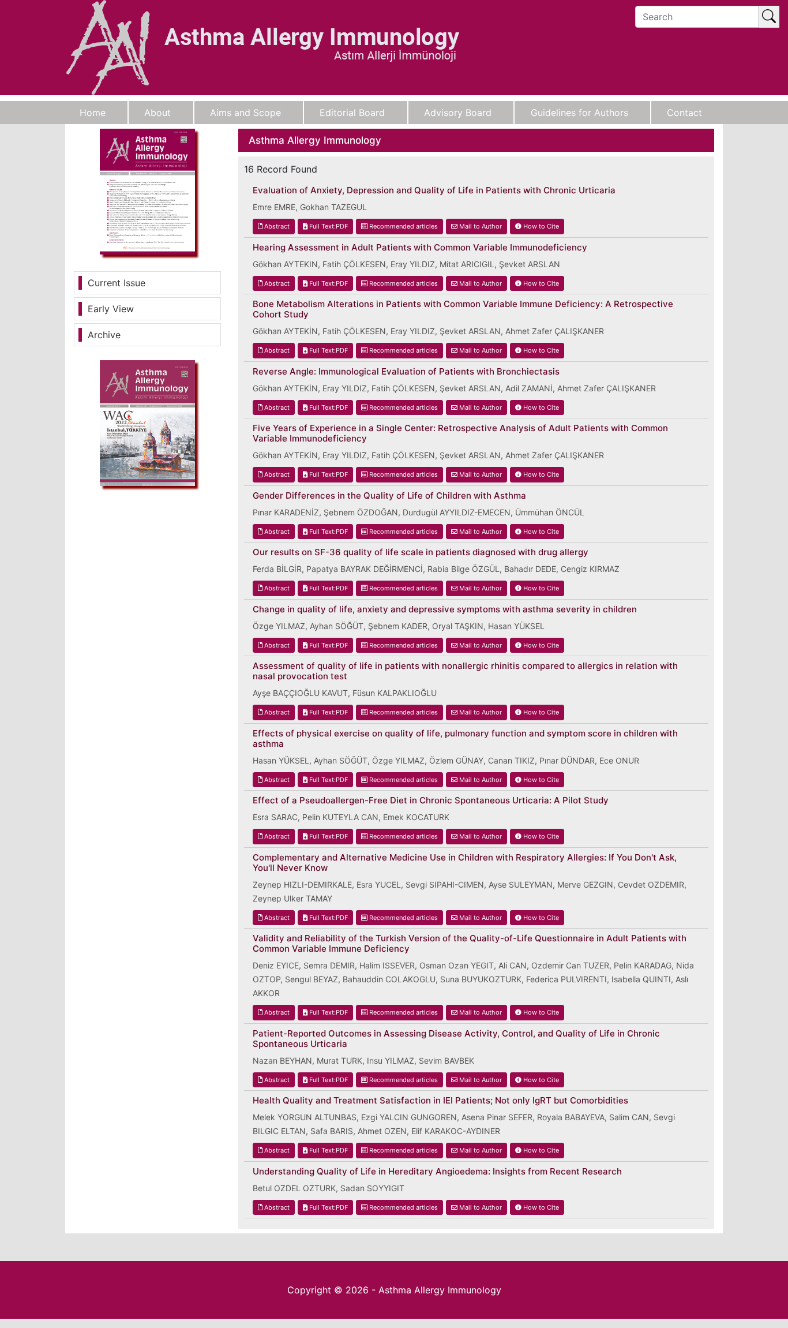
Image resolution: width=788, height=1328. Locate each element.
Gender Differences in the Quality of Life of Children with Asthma (389, 496)
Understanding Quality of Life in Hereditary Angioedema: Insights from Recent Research (437, 1171)
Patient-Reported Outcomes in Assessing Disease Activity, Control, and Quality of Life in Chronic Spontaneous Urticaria (456, 1038)
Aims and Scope (245, 112)
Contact (684, 112)
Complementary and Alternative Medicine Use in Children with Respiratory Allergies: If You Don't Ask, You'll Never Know (465, 862)
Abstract (276, 226)
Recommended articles (402, 226)
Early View (111, 309)
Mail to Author (479, 226)
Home (93, 112)
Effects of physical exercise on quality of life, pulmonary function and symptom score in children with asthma (465, 738)
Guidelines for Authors (579, 112)
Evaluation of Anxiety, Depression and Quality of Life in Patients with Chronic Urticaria (434, 190)
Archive (104, 335)
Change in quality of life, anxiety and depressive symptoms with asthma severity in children (445, 609)
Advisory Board (457, 112)
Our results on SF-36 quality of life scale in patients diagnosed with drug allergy (420, 552)
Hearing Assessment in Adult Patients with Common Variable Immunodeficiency (420, 247)
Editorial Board (352, 112)
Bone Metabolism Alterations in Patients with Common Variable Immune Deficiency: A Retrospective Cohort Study (463, 309)
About (157, 112)
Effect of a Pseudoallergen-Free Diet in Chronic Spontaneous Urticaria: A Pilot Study (431, 800)
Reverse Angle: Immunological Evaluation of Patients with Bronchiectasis (406, 371)
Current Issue (116, 283)
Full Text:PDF (327, 226)
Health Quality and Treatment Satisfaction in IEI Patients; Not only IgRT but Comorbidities (440, 1100)
